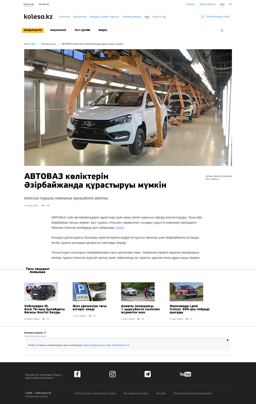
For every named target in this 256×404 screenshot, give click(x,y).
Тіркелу (190, 4)
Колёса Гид (159, 16)
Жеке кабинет (208, 4)
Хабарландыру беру (217, 16)
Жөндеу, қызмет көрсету (104, 16)
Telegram (148, 374)
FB (77, 374)
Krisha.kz (44, 4)
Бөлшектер (80, 16)
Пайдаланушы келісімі (36, 396)
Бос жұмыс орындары (135, 393)
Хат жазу (161, 393)
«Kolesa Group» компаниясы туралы (95, 393)
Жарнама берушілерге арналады (193, 393)
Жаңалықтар (33, 30)
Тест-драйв (82, 30)
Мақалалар (58, 30)
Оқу (147, 16)
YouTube (185, 374)
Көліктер (64, 16)
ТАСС (120, 227)
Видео (103, 30)
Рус (230, 4)
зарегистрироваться (94, 345)
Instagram (112, 374)
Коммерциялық (131, 16)
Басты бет (30, 43)
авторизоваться (120, 345)
